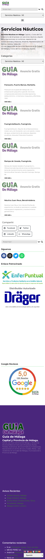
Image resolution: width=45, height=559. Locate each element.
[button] (22, 20)
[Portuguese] (36, 551)
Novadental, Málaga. (15, 503)
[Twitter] (16, 255)
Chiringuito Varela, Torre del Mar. (24, 547)
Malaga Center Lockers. (16, 506)
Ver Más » (8, 102)
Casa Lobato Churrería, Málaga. (27, 558)
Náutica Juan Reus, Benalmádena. (19, 200)
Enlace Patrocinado (11, 263)
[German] (30, 551)
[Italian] (33, 551)
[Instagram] (10, 255)
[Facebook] (4, 255)
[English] (25, 551)
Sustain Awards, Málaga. (17, 495)
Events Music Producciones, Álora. (21, 501)
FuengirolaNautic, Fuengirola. (17, 124)
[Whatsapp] (22, 255)
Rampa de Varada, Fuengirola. (18, 161)
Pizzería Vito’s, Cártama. (32, 550)
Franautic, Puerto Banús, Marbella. (19, 85)
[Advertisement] (22, 335)
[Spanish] (39, 551)
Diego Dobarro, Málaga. (17, 498)
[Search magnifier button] (42, 9)
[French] (28, 551)
